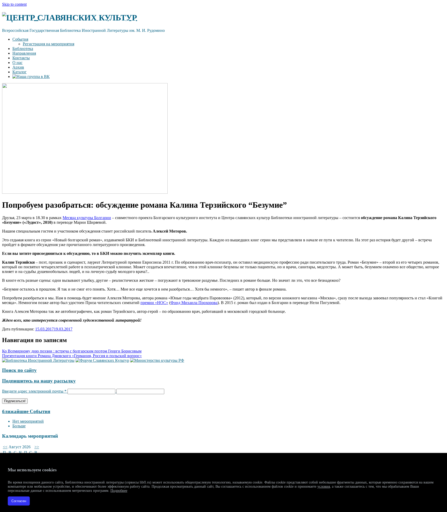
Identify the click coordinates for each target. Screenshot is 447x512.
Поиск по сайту (19, 370)
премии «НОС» (154, 302)
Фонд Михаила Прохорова (194, 302)
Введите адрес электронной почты (34, 391)
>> (36, 447)
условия (323, 486)
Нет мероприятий (28, 421)
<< (5, 447)
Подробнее (118, 491)
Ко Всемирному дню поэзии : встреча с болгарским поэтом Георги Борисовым (71, 351)
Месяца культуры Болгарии (87, 217)
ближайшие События (26, 411)
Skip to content (14, 4)
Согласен (18, 501)
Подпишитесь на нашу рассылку (39, 381)
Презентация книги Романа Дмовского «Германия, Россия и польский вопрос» (72, 356)
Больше (19, 426)
